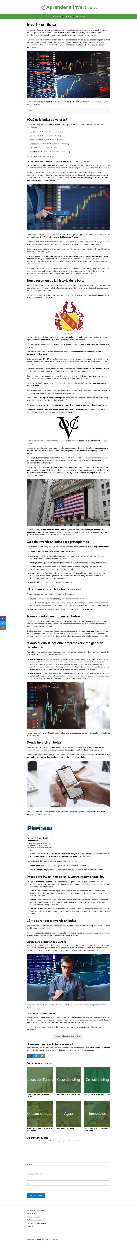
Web (28, 1183)
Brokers (68, 16)
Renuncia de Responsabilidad (37, 1223)
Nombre (30, 1164)
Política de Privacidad (34, 1220)
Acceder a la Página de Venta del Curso (68, 1036)
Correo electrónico (34, 1174)
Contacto (30, 1226)
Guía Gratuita (80, 16)
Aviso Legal (31, 1213)
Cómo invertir (56, 16)
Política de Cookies (33, 1217)
